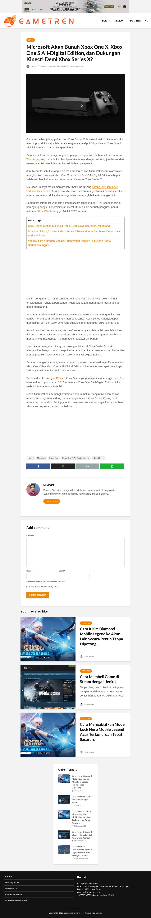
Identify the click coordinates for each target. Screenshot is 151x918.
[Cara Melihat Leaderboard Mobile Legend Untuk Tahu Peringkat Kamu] (64, 849)
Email (62, 571)
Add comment (78, 66)
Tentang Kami (12, 882)
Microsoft (41, 458)
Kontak (8, 876)
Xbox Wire (43, 211)
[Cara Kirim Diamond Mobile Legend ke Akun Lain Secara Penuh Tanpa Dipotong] (48, 639)
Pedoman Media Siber (16, 900)
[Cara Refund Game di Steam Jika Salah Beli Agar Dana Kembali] (64, 834)
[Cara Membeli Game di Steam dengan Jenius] (48, 686)
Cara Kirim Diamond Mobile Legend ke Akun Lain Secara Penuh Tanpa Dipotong (82, 782)
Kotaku (60, 378)
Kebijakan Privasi (13, 894)
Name (29, 571)
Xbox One (54, 458)
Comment (30, 535)
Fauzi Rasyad (88, 657)
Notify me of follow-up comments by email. (46, 582)
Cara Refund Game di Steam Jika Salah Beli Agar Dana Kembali (82, 835)
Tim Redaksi (11, 888)
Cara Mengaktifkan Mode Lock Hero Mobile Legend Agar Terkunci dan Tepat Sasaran (81, 817)
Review (119, 20)
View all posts (52, 501)
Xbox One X (98, 458)
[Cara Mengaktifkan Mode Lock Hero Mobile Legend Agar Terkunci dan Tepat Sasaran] (48, 734)
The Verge (32, 159)
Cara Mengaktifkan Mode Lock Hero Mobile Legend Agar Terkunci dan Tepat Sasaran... (102, 732)
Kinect (31, 458)
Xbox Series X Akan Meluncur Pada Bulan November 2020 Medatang (69, 225)
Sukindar (33, 66)
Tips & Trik (134, 20)
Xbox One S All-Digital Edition (75, 458)
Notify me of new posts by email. (44, 587)
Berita (106, 20)
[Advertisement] (75, 273)
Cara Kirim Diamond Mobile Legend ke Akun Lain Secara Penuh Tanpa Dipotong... (101, 636)
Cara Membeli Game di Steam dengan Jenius (99, 679)
